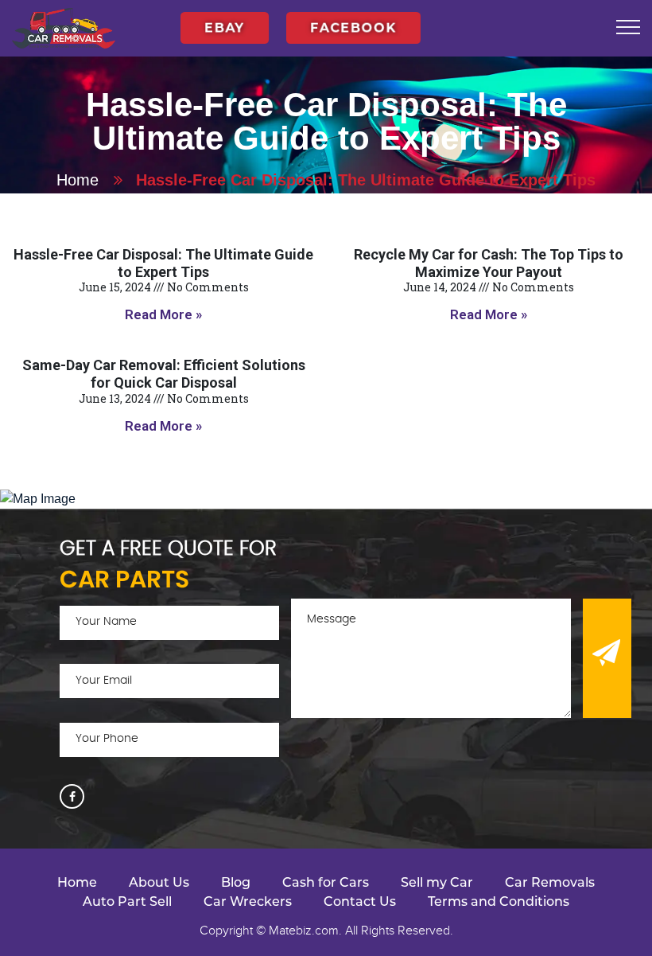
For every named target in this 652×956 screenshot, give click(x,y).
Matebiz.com (304, 930)
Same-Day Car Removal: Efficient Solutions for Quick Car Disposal (163, 374)
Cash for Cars (325, 882)
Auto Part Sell (127, 901)
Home (77, 180)
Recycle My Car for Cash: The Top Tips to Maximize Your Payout (488, 263)
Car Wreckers (248, 901)
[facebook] (72, 796)
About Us (159, 882)
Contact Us (360, 901)
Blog (235, 882)
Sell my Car (437, 882)
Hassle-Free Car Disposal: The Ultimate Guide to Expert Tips (163, 263)
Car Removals (550, 882)
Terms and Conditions (498, 901)
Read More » (163, 314)
